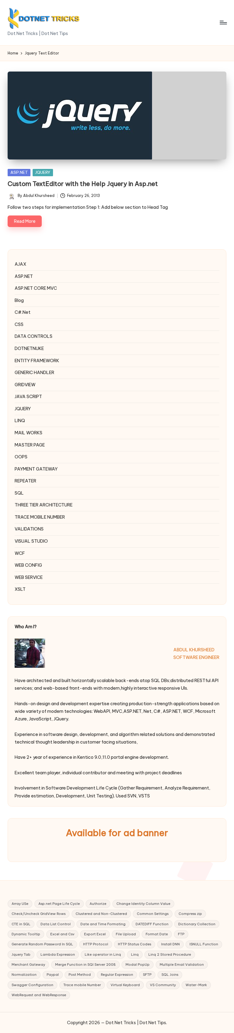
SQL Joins (169, 974)
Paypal (53, 974)
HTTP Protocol (95, 944)
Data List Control (56, 924)
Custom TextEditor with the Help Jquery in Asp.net (83, 183)
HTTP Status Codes (134, 944)
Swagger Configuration (32, 985)
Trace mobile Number (82, 985)
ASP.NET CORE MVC (36, 288)
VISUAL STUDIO (31, 541)
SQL (19, 493)
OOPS (21, 457)
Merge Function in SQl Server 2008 (85, 964)
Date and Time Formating (103, 924)
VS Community (163, 985)
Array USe (20, 904)
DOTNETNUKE (29, 348)
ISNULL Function (204, 944)
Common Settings (152, 914)
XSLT (20, 589)
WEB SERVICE (29, 577)
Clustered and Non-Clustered (101, 914)
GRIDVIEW (25, 384)
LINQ (20, 420)
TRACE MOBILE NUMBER (40, 517)
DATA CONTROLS (33, 336)
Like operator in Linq (103, 954)
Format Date (157, 934)
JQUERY (42, 172)
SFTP (147, 974)
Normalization (24, 974)
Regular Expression (117, 974)
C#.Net (22, 312)
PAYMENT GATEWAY (36, 469)
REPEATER (25, 481)
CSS (19, 324)
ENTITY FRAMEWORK (37, 360)
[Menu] (223, 22)
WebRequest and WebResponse (39, 995)
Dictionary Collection (196, 924)
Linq (135, 954)
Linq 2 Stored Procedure (169, 954)
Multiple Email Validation (182, 964)
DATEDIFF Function (152, 924)
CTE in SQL (21, 924)
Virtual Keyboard (125, 985)
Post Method (80, 974)
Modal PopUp (138, 964)
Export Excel (95, 934)
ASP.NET (19, 172)
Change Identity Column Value (143, 904)
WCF (20, 553)
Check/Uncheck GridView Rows (39, 914)
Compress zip (190, 914)
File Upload (126, 934)
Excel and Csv (62, 934)
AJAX (20, 264)
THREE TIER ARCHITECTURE (44, 505)
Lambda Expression (58, 954)
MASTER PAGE (30, 445)
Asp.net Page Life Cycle (59, 904)
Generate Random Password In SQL (42, 944)
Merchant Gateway (28, 964)
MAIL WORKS (28, 433)
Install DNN (170, 944)
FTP (181, 934)
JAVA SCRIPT (28, 396)
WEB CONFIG (28, 565)
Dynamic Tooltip (26, 934)
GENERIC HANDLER (34, 372)
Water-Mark (196, 985)
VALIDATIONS (29, 529)
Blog (19, 300)
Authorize (98, 904)
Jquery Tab (21, 954)
